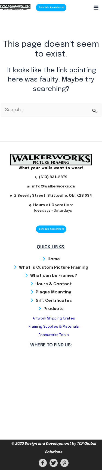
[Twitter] (54, 463)
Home (54, 259)
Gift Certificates (54, 301)
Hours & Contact (53, 284)
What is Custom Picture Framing (53, 267)
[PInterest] (64, 463)
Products (54, 309)
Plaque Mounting (54, 292)
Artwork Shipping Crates (54, 318)
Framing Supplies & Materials (54, 326)
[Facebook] (43, 463)
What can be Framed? (53, 276)
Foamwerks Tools (54, 335)
